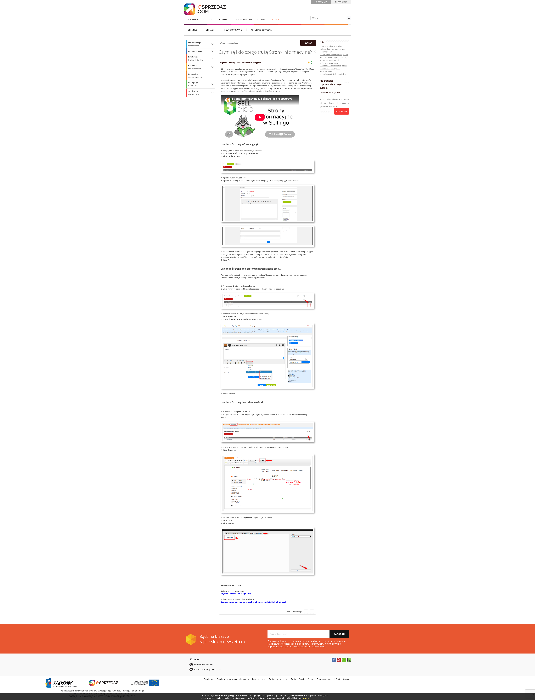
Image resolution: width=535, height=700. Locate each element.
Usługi (208, 19)
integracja (324, 46)
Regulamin (208, 679)
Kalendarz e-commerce (261, 30)
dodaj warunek (326, 71)
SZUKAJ (308, 43)
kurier (345, 54)
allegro (332, 46)
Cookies (346, 679)
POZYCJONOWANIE (233, 30)
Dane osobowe (324, 679)
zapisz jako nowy (340, 57)
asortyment (335, 68)
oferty (344, 65)
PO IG (337, 679)
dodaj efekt (342, 74)
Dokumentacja (259, 679)
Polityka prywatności (278, 679)
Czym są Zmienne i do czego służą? (236, 593)
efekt (322, 57)
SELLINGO (193, 30)
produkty (339, 46)
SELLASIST (211, 30)
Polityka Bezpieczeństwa (302, 679)
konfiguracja (340, 49)
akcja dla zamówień (328, 74)
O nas (262, 19)
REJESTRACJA (341, 2)
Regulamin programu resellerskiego (233, 679)
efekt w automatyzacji (329, 63)
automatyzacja (326, 52)
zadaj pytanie (341, 111)
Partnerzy (224, 19)
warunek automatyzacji (329, 60)
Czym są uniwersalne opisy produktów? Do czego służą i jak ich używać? (253, 602)
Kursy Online (245, 19)
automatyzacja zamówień (330, 65)
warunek (328, 57)
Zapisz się (339, 634)
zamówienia (324, 68)
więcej (306, 698)
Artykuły (193, 19)
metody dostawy (327, 49)
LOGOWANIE (321, 2)
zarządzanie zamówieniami (331, 54)
